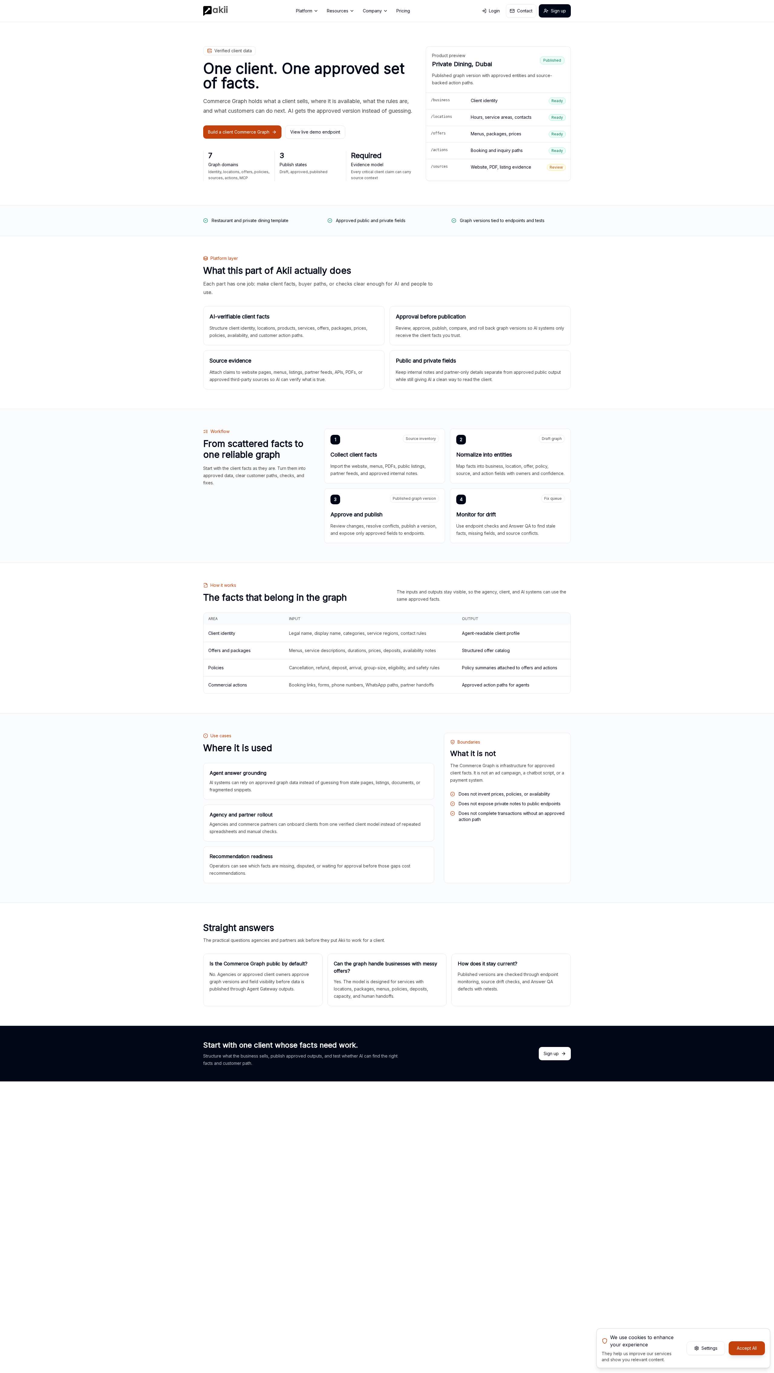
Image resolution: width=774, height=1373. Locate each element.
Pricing (403, 10)
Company (372, 10)
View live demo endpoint (315, 131)
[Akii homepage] (215, 11)
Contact (524, 10)
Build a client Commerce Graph (238, 131)
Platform (304, 10)
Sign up (558, 10)
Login (494, 10)
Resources (337, 10)
